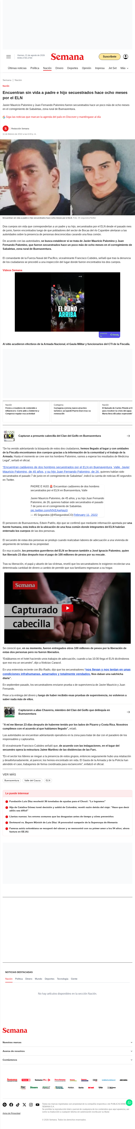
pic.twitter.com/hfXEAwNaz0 (49, 510)
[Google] (5, 1105)
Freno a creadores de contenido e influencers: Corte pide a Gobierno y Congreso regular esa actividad (22, 411)
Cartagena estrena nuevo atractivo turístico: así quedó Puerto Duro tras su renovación (72, 411)
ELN (48, 780)
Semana (7, 80)
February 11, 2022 (86, 514)
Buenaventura (11, 780)
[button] (67, 608)
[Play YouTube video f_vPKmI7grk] (67, 608)
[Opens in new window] (11, 1105)
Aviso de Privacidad (15, 1113)
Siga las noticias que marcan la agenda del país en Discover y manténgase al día (53, 116)
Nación (18, 80)
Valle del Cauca (32, 780)
